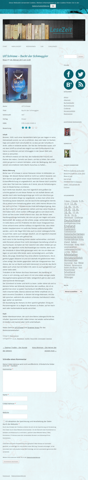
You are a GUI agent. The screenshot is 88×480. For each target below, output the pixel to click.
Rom (80, 267)
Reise (81, 262)
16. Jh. (68, 212)
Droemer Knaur (34, 327)
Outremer (68, 263)
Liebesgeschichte (72, 249)
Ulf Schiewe (19, 327)
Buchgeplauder (69, 103)
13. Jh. (76, 206)
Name (6, 395)
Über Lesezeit (16, 46)
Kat (65, 179)
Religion (67, 265)
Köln (82, 244)
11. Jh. (73, 203)
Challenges (52, 46)
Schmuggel (41, 339)
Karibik (27, 339)
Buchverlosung (69, 106)
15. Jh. (75, 209)
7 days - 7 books (71, 201)
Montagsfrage (70, 260)
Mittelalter (71, 254)
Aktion (66, 97)
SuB (42, 46)
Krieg (77, 244)
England (69, 226)
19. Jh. (74, 215)
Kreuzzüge (69, 244)
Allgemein (67, 100)
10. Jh (66, 203)
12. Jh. (68, 206)
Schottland (69, 272)
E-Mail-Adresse (9, 403)
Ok (53, 6)
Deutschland (72, 220)
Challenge (67, 108)
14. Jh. (67, 209)
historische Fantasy (74, 233)
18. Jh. (67, 215)
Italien (74, 241)
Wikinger (68, 277)
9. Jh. (81, 201)
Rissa (5, 60)
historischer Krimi (73, 236)
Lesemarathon (70, 246)
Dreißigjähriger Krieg (72, 223)
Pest (75, 263)
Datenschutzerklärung (33, 457)
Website (6, 412)
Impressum (6, 476)
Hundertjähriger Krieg (74, 239)
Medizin (74, 252)
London (67, 252)
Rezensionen (31, 46)
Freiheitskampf (70, 231)
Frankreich (69, 229)
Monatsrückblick (69, 111)
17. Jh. (14, 339)
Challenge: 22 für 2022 (77, 171)
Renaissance (77, 265)
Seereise (49, 339)
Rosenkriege (69, 269)
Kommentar (8, 369)
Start (5, 46)
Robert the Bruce (70, 267)
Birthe (66, 173)
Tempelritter (69, 274)
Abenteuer (20, 339)
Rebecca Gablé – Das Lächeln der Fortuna (73, 184)
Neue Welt (33, 339)
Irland (67, 241)
